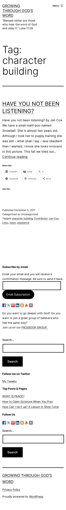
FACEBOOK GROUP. (34, 327)
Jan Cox (54, 218)
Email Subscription (18, 294)
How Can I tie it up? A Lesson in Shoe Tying (30, 406)
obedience (23, 222)
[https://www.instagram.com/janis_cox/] (31, 305)
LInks (5, 222)
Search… (8, 339)
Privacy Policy (11, 489)
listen (13, 222)
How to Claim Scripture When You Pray (27, 401)
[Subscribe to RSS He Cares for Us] (22, 305)
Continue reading (14, 157)
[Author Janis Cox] (4, 305)
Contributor (41, 218)
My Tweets (9, 381)
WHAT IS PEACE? (13, 396)
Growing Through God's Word (17, 11)
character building (22, 218)
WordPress (36, 496)
